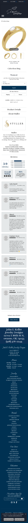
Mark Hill (12, 290)
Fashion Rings (6, 21)
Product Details (14, 109)
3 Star (12, 164)
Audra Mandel (13, 184)
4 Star (12, 162)
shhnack (11, 214)
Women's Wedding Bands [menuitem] (14, 380)
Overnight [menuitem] (14, 432)
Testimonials (14, 451)
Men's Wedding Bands (12, 150)
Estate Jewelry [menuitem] (14, 393)
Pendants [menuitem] (14, 385)
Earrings (22, 148)
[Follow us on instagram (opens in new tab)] (12, 502)
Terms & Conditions (14, 461)
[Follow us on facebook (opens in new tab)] (16, 502)
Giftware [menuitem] (14, 399)
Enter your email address (14, 496)
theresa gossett (13, 271)
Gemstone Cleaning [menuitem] (14, 485)
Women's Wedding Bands (11, 146)
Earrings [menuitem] (14, 384)
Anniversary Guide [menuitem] (14, 487)
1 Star (12, 167)
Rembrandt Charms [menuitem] (14, 436)
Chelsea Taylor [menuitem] (14, 419)
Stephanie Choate (14, 236)
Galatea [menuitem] (14, 423)
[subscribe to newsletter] (22, 498)
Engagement (21, 150)
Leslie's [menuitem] (14, 427)
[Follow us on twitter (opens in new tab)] (14, 502)
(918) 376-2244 (14, 63)
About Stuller (14, 114)
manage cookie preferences (15, 515)
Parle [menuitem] (14, 434)
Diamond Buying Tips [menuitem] (14, 472)
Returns (20, 94)
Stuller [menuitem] (14, 440)
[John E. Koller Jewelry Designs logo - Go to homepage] (14, 10)
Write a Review (14, 319)
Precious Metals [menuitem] (14, 479)
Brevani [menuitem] (14, 417)
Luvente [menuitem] (14, 429)
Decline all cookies (8, 519)
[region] (14, 38)
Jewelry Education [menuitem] (14, 468)
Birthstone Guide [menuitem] (14, 476)
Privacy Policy (14, 459)
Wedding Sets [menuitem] (14, 408)
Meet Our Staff (14, 453)
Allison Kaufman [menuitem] (14, 416)
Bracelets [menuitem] (14, 389)
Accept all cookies (19, 519)
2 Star (12, 165)
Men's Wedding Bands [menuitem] (14, 378)
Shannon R (12, 257)
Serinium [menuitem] (14, 438)
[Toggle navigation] (3, 16)
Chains (20, 146)
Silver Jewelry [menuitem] (14, 391)
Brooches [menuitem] (14, 402)
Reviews (14, 157)
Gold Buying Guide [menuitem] (14, 489)
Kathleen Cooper (14, 198)
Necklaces (11, 148)
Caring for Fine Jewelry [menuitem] (14, 481)
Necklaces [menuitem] (14, 387)
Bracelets (5, 148)
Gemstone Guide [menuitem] (14, 478)
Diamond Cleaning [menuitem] (14, 483)
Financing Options (14, 457)
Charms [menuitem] (14, 400)
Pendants (17, 148)
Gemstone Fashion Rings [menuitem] (14, 406)
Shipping (8, 94)
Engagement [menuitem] (14, 376)
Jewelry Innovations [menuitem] (14, 425)
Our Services (14, 455)
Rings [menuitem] (14, 382)
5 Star (12, 161)
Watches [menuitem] (14, 395)
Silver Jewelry (15, 151)
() (24, 161)
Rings (4, 150)
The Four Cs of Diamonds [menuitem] (14, 470)
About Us (14, 449)
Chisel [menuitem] (14, 421)
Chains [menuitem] (14, 397)
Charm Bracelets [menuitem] (14, 404)
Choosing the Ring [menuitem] (14, 474)
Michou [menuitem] (14, 430)
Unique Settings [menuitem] (14, 442)
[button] (6, 1)
